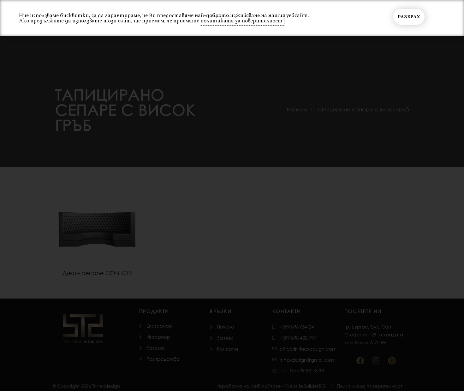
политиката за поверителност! (242, 21)
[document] (232, 195)
